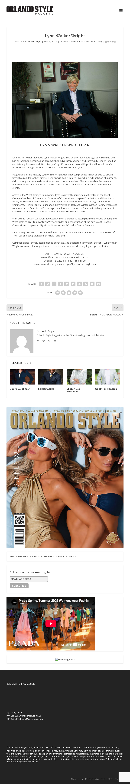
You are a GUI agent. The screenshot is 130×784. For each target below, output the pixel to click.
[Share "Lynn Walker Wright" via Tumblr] (60, 284)
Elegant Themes (27, 779)
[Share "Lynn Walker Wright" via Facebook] (41, 284)
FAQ (110, 779)
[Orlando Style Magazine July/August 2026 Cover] (65, 477)
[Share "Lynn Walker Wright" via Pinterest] (67, 284)
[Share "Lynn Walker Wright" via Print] (98, 284)
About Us (77, 779)
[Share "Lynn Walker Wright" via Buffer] (79, 284)
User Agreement (98, 747)
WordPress (56, 779)
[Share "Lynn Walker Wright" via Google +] (54, 284)
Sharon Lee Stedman (74, 390)
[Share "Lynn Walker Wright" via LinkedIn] (73, 284)
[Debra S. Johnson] (22, 377)
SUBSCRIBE (46, 556)
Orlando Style (33, 41)
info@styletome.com (32, 718)
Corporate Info (95, 779)
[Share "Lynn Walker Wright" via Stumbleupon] (86, 284)
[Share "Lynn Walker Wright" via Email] (92, 284)
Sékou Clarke (46, 389)
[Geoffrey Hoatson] (107, 377)
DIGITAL (24, 556)
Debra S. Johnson (20, 389)
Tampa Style (29, 683)
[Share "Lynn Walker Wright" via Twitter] (48, 284)
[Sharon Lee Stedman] (79, 377)
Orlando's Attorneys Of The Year (78, 41)
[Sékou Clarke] (51, 377)
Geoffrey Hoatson (106, 389)
